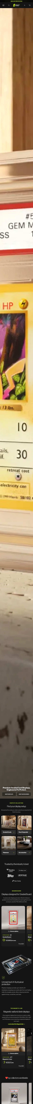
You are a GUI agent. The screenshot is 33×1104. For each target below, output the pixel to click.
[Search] (9, 5)
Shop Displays (9, 794)
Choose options (14, 931)
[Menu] (3, 5)
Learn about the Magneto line (16, 1024)
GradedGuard (7, 937)
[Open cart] (30, 5)
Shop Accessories (24, 794)
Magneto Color (7, 1059)
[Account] (25, 5)
